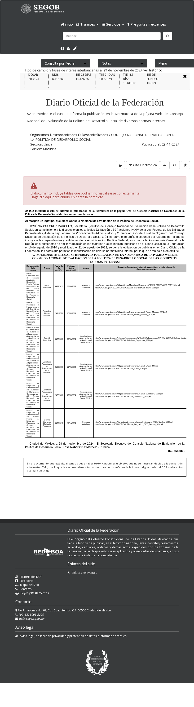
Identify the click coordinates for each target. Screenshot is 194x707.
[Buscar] (167, 36)
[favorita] (185, 165)
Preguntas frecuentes (147, 24)
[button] (87, 24)
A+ (174, 165)
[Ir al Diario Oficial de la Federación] (44, 8)
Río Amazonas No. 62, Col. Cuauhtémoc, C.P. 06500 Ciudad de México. (64, 610)
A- (164, 165)
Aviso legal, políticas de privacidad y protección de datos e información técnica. (73, 636)
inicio (68, 24)
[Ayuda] (62, 48)
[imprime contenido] (120, 165)
